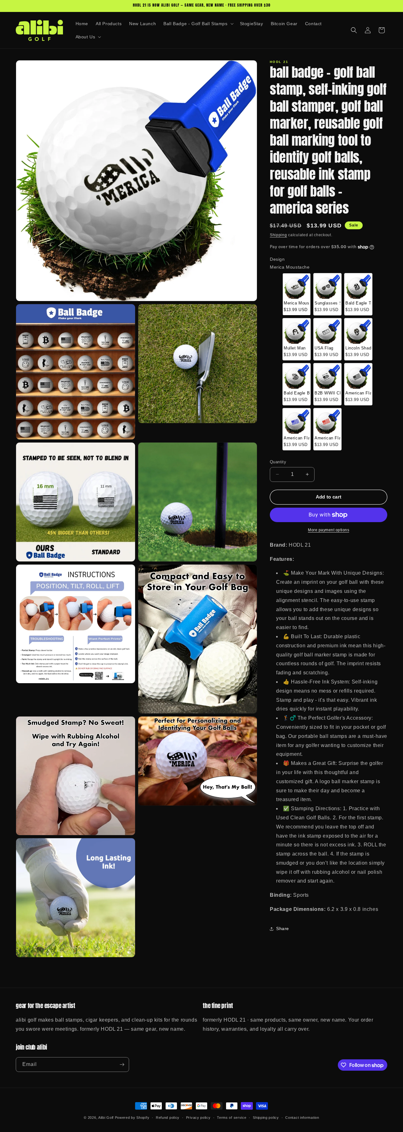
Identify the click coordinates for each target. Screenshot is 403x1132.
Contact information (302, 1117)
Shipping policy (266, 1117)
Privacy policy (198, 1117)
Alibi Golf (106, 1117)
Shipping (278, 235)
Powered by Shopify (132, 1117)
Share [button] (282, 928)
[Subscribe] (122, 1064)
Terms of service (231, 1117)
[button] (198, 23)
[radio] (296, 294)
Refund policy (167, 1117)
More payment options (328, 530)
